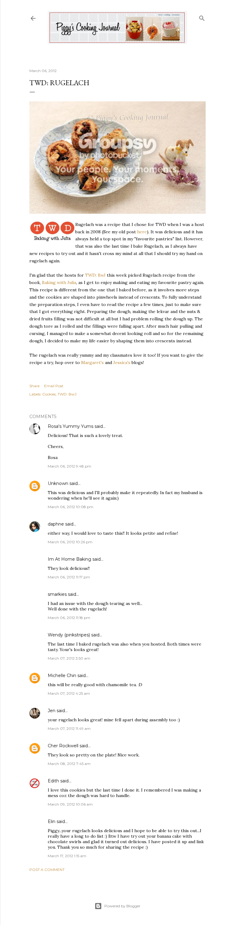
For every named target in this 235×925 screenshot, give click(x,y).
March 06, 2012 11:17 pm (69, 577)
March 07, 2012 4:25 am (69, 693)
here (142, 232)
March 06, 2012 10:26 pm (70, 542)
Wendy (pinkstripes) (69, 635)
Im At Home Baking (69, 559)
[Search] (202, 17)
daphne (56, 524)
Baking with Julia (59, 282)
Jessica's (121, 362)
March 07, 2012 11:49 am (69, 728)
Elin (51, 821)
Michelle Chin (62, 675)
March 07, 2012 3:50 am (69, 658)
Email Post (53, 386)
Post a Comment (47, 869)
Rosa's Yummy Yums (70, 426)
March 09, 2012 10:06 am (70, 804)
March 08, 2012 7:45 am (69, 763)
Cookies (49, 394)
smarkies (57, 594)
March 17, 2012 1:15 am (67, 856)
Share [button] (34, 386)
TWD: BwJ (95, 275)
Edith (53, 781)
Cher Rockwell (63, 745)
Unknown (58, 483)
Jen (51, 710)
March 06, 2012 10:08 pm (70, 506)
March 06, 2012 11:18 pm (69, 617)
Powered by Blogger (122, 906)
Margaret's (92, 362)
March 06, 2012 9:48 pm (69, 466)
